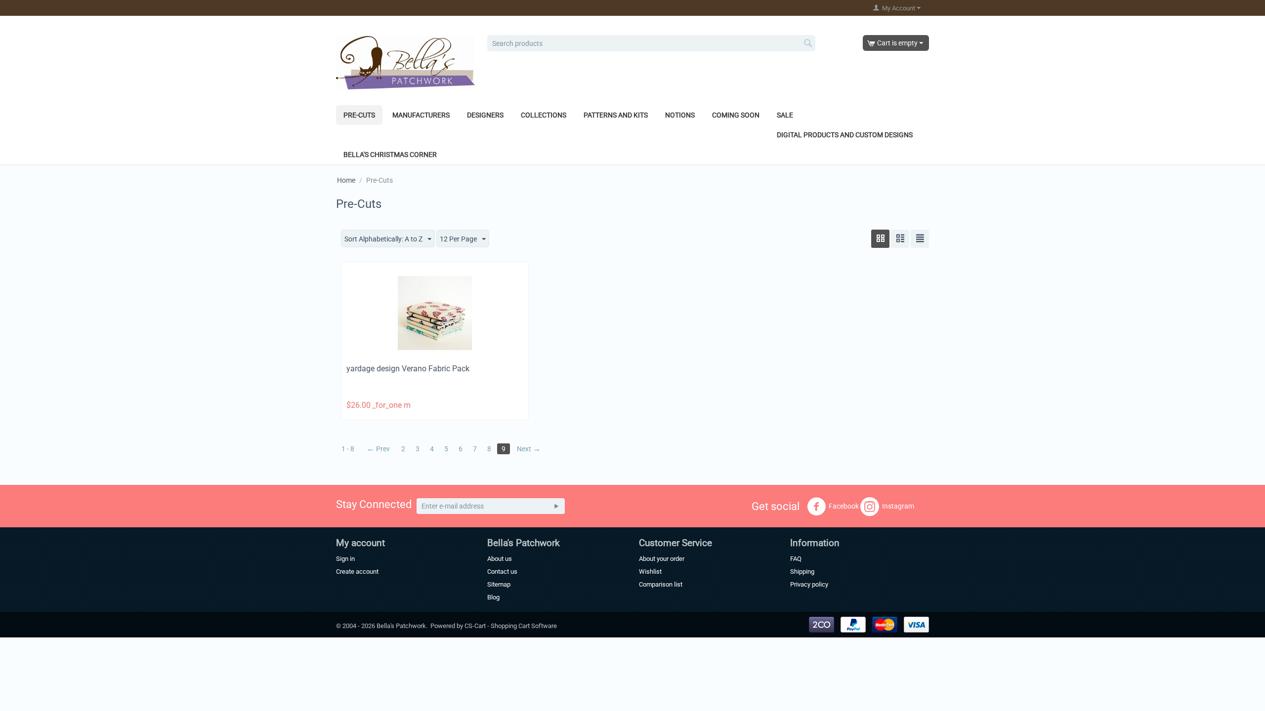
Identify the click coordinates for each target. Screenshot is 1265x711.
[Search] (808, 44)
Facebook (844, 506)
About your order (661, 558)
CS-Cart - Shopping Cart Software (510, 626)
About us (499, 558)
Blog (493, 597)
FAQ (795, 558)
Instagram (898, 506)
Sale (785, 115)
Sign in (345, 558)
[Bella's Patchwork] (405, 62)
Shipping (802, 571)
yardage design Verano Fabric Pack (407, 368)
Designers (485, 115)
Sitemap (498, 584)
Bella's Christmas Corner (390, 154)
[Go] (556, 506)
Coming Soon (735, 115)
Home (346, 180)
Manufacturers (421, 115)
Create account (357, 571)
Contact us (502, 571)
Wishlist (650, 571)
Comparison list (660, 584)
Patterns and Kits (616, 115)
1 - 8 (347, 449)
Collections (543, 115)
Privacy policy (809, 584)
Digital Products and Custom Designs (845, 135)
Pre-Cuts (359, 115)
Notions (680, 115)
